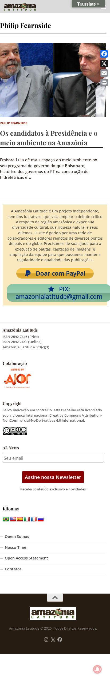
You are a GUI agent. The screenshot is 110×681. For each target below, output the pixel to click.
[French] (33, 519)
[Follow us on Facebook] (59, 639)
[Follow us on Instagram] (46, 639)
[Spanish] (20, 519)
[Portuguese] (6, 519)
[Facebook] (104, 54)
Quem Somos (17, 536)
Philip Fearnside (13, 123)
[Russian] (40, 519)
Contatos (13, 569)
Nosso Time (15, 547)
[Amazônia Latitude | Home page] (25, 6)
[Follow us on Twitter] (53, 639)
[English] (13, 519)
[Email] (104, 73)
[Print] (104, 82)
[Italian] (26, 519)
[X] (104, 63)
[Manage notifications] (97, 669)
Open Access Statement (26, 558)
